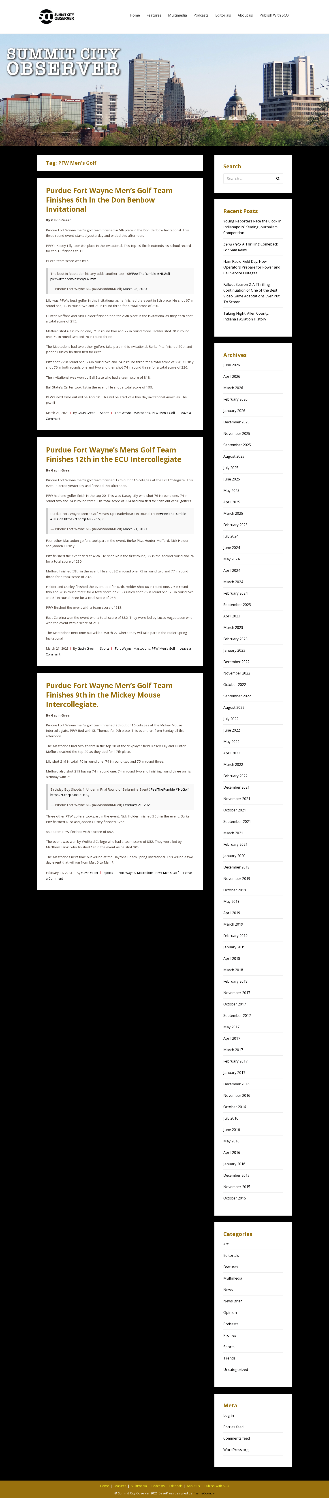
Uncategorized (235, 1369)
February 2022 (235, 775)
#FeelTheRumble (143, 273)
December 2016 (236, 1084)
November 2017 (236, 992)
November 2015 (236, 1186)
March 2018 (233, 969)
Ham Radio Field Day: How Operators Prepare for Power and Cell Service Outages (251, 267)
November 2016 (236, 1095)
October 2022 (234, 684)
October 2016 (234, 1106)
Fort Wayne (123, 413)
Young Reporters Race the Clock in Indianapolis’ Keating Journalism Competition (252, 227)
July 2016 (230, 1118)
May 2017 (231, 1026)
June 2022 (231, 730)
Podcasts (201, 15)
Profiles (229, 1335)
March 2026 (233, 387)
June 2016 (231, 1129)
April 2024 (231, 570)
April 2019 (231, 912)
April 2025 (231, 501)
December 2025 (236, 422)
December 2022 (236, 661)
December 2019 (236, 867)
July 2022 (230, 718)
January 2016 (234, 1163)
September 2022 (237, 696)
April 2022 (231, 753)
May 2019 (231, 901)
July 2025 (230, 467)
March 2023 (233, 627)
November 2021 (236, 798)
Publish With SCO (274, 15)
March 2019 (233, 924)
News (228, 1289)
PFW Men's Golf (163, 413)
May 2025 (231, 490)
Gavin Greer (86, 413)
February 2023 (235, 638)
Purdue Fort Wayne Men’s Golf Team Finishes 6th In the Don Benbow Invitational (109, 200)
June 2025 (231, 479)
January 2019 (234, 947)
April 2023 (231, 616)
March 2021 (233, 832)
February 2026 (235, 399)
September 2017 (237, 1015)
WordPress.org (236, 1449)
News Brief (232, 1301)
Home (135, 15)
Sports (104, 413)
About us (245, 15)
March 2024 (233, 581)
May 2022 (231, 741)
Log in (228, 1415)
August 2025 (233, 456)
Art (226, 1244)
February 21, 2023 (137, 804)
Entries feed (233, 1426)
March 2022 (233, 764)
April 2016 (231, 1152)
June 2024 (231, 547)
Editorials (223, 15)
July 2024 (230, 536)
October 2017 (234, 1004)
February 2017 (235, 1061)
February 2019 (235, 935)
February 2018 (235, 981)
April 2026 (231, 376)
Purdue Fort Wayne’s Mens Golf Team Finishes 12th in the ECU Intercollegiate (113, 454)
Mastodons (141, 413)
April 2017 (231, 1038)
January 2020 (234, 855)
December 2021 (236, 787)
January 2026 (234, 410)
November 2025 (236, 433)
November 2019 (236, 878)
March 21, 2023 (135, 529)
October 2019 (234, 890)
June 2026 (231, 365)
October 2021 (234, 810)
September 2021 (237, 821)
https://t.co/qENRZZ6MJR (84, 519)
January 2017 (234, 1072)
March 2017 (233, 1049)
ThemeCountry (204, 1493)
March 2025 (233, 513)
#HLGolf (163, 273)
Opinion (230, 1312)
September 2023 (237, 604)
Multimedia (177, 15)
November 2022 (236, 673)
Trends (229, 1358)
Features (154, 15)
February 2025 (235, 524)
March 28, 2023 (135, 288)
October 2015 (234, 1198)
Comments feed (236, 1438)
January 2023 (234, 650)
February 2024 (235, 593)
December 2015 (236, 1175)
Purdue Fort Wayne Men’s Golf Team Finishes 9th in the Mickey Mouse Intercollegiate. (109, 695)
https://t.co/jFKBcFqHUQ (69, 794)
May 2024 (231, 559)
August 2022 (233, 707)
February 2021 (235, 844)
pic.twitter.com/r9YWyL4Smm (73, 279)
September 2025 (237, 444)
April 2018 (231, 958)
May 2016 (231, 1141)
